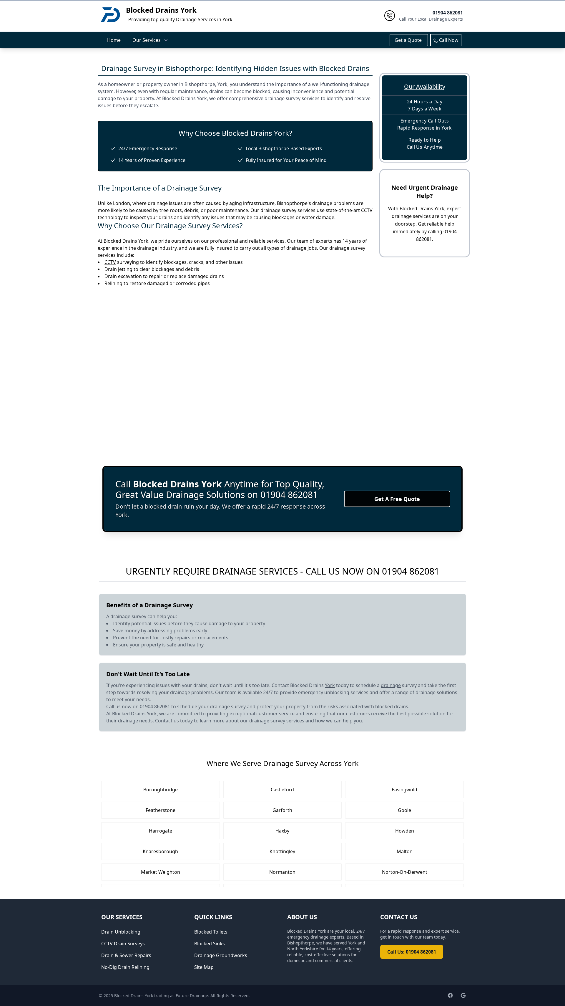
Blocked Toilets (210, 932)
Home (114, 40)
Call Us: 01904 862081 (411, 952)
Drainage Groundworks (220, 955)
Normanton (282, 872)
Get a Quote (409, 40)
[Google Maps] (463, 995)
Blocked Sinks (209, 943)
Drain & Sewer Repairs (126, 955)
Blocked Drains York (161, 10)
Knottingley (282, 851)
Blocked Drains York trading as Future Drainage (161, 995)
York (330, 685)
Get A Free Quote (397, 498)
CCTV (110, 262)
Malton (405, 851)
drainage (391, 685)
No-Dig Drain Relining (125, 967)
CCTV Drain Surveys (123, 943)
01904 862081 (410, 571)
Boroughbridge (160, 789)
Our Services (146, 40)
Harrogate (160, 831)
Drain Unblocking (120, 932)
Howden (404, 831)
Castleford (282, 789)
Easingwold (404, 789)
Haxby (282, 831)
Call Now (448, 40)
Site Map (204, 967)
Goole (404, 810)
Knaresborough (160, 851)
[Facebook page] (450, 995)
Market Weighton (160, 872)
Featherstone (160, 810)
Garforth (282, 810)
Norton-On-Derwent (404, 872)
